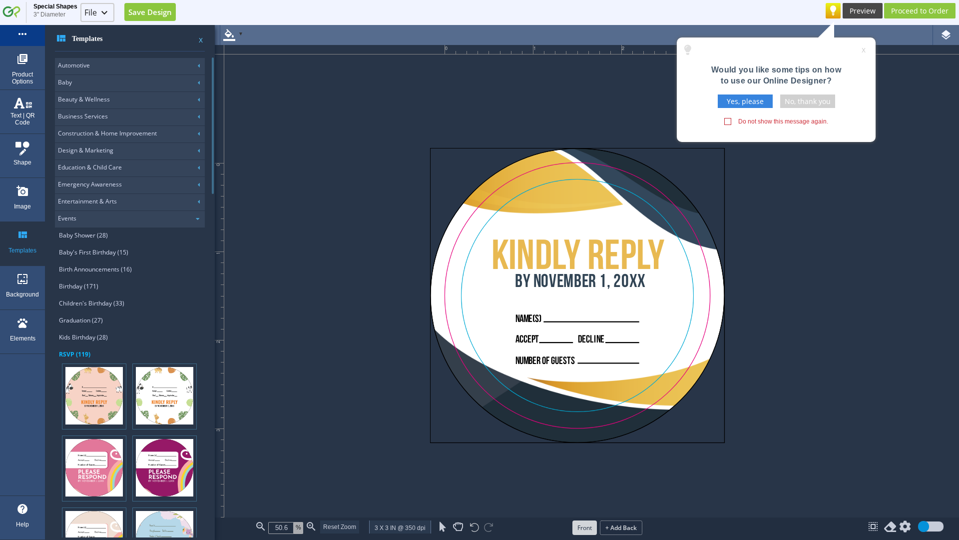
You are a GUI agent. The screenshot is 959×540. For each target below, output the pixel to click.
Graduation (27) (81, 320)
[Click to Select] (443, 527)
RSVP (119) (74, 354)
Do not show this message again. (783, 121)
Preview (863, 11)
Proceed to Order (920, 11)
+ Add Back (621, 528)
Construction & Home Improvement (107, 133)
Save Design (150, 12)
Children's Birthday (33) (91, 303)
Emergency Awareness (90, 184)
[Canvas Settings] (905, 528)
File (90, 12)
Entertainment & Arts (87, 201)
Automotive (74, 65)
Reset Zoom (339, 527)
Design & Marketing (85, 150)
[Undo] (474, 528)
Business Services (83, 116)
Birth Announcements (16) (95, 269)
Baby (65, 82)
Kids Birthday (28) (83, 337)
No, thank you (808, 101)
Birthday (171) (78, 286)
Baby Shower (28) (83, 235)
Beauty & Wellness (84, 99)
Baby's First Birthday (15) (93, 252)
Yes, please (745, 101)
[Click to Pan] (458, 527)
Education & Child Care (90, 167)
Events (67, 218)
